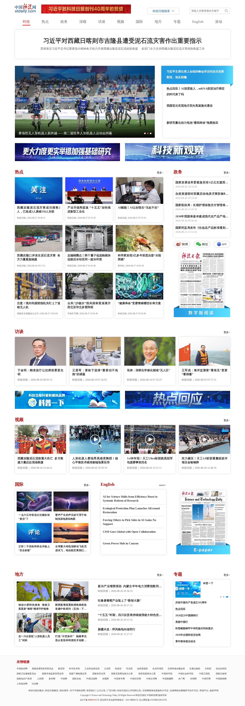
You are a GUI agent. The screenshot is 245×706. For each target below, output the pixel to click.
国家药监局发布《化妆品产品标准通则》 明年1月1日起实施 (201, 228)
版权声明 (214, 690)
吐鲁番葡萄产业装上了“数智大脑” (119, 600)
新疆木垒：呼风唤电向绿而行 (116, 629)
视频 (120, 22)
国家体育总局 (98, 673)
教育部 (61, 668)
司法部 (129, 668)
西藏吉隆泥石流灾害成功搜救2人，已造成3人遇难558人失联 (38, 209)
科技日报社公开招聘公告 (129, 690)
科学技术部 (74, 668)
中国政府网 (22, 668)
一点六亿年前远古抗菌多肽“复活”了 (34, 517)
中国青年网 (119, 678)
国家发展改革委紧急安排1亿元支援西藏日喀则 (201, 183)
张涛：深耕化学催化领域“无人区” (148, 370)
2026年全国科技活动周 (188, 635)
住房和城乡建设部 (176, 668)
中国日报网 (91, 678)
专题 (177, 22)
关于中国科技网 (77, 690)
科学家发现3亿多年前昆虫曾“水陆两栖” (139, 257)
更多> (160, 172)
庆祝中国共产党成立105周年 (191, 602)
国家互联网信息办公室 (122, 673)
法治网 (35, 683)
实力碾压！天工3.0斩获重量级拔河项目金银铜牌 (204, 460)
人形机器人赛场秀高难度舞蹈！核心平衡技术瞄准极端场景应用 (95, 460)
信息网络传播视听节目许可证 (184, 690)
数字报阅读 (202, 312)
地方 (158, 22)
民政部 (118, 668)
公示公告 (101, 690)
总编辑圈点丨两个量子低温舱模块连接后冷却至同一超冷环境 (89, 257)
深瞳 (82, 22)
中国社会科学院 (185, 673)
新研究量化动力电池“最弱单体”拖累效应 (192, 122)
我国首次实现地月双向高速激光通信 (190, 105)
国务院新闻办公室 (147, 673)
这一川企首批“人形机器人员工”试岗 (34, 638)
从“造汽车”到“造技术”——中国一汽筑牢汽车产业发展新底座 (89, 133)
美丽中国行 (181, 622)
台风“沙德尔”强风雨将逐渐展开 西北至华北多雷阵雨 (89, 305)
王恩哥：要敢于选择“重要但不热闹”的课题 (95, 372)
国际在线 (76, 678)
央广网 (181, 678)
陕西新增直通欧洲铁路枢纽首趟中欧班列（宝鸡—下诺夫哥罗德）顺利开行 (71, 607)
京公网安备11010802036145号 (153, 700)
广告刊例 (111, 690)
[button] (145, 133)
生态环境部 (157, 668)
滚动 (218, 22)
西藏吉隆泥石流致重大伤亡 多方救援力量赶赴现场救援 (40, 460)
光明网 (193, 678)
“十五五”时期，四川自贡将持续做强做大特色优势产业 (130, 615)
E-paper (203, 549)
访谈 (101, 22)
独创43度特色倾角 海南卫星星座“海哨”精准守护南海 (34, 607)
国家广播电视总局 (77, 673)
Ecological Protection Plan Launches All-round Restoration (131, 510)
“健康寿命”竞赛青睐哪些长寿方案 (139, 303)
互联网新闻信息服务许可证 (155, 690)
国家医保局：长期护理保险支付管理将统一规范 (201, 205)
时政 (26, 22)
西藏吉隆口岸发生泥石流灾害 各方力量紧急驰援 (38, 257)
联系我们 (91, 690)
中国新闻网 (221, 678)
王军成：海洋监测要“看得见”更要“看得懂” (204, 372)
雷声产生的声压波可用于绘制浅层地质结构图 (71, 517)
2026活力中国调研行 (186, 615)
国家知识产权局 (24, 678)
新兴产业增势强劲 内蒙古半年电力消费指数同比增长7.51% (130, 586)
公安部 (107, 668)
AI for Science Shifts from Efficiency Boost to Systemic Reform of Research (130, 498)
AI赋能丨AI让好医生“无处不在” (138, 207)
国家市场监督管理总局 (52, 673)
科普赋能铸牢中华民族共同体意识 (194, 628)
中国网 (64, 678)
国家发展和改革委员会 (42, 668)
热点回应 (180, 609)
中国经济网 (135, 678)
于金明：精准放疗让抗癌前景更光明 (40, 372)
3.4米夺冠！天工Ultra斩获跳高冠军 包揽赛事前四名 (150, 460)
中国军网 (206, 678)
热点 (45, 22)
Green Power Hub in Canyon (120, 543)
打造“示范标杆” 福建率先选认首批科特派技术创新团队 (71, 638)
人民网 (40, 678)
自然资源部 (142, 668)
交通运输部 (194, 668)
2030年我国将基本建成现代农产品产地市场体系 (201, 217)
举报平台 (204, 690)
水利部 (208, 668)
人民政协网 (22, 683)
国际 (139, 22)
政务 (64, 22)
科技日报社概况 (36, 690)
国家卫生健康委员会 (26, 673)
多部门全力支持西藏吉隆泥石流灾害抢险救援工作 (173, 48)
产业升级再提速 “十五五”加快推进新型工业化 (89, 209)
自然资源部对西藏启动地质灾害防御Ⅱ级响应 (201, 194)
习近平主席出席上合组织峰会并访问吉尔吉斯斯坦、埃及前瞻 (195, 74)
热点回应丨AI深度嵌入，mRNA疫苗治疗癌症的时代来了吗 (196, 91)
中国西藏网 (167, 678)
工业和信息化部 (92, 668)
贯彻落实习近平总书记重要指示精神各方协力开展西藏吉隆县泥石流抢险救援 (89, 48)
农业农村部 (221, 668)
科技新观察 (209, 583)
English (197, 22)
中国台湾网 (151, 678)
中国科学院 (167, 673)
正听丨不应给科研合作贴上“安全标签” (34, 548)
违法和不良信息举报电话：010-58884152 (119, 700)
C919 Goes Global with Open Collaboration (129, 531)
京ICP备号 (89, 700)
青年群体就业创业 (185, 641)
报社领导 (64, 690)
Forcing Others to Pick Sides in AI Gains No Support (129, 521)
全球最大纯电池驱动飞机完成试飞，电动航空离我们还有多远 (71, 548)
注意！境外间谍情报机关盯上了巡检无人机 (38, 305)
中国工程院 (204, 673)
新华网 (52, 678)
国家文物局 (221, 673)
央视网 (105, 678)
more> (162, 485)
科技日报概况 (51, 690)
